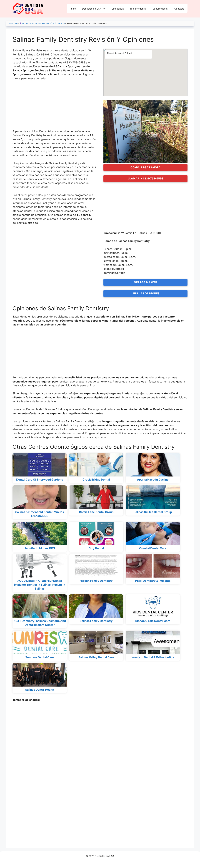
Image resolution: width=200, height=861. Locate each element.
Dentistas (13, 23)
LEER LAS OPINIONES (145, 293)
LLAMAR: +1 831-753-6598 (145, 178)
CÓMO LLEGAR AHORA (145, 167)
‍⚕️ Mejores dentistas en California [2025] (38, 23)
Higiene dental (138, 8)
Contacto (179, 8)
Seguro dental (160, 8)
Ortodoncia (118, 8)
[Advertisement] (54, 106)
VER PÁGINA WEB (145, 282)
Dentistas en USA (91, 8)
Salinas (61, 23)
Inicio (73, 8)
